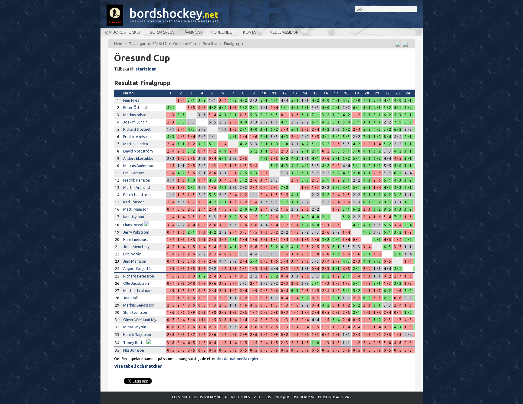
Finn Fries (131, 100)
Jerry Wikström (136, 232)
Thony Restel (134, 343)
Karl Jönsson (134, 202)
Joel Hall (130, 298)
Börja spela (162, 32)
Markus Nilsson (136, 115)
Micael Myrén (134, 327)
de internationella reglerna (240, 359)
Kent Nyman (133, 217)
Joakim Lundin (135, 122)
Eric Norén (132, 254)
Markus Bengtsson (138, 305)
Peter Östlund (135, 108)
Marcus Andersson (138, 166)
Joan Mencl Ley (136, 247)
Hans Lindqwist (135, 239)
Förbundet (222, 32)
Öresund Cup (184, 43)
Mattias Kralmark (138, 291)
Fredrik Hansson (136, 180)
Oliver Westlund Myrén (142, 320)
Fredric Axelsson (137, 137)
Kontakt (251, 32)
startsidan (146, 69)
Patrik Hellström (137, 195)
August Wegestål (137, 269)
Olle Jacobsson (136, 283)
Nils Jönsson (133, 350)
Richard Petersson (138, 276)
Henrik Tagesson (137, 335)
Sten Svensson (135, 312)
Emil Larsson (133, 173)
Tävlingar (192, 32)
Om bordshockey (123, 32)
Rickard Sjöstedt (137, 129)
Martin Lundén (135, 144)
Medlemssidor (283, 32)
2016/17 (159, 43)
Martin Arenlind (136, 187)
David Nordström (138, 151)
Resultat (210, 43)
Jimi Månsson (134, 261)
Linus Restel (133, 225)
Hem (118, 43)
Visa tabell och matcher (138, 366)
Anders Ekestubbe (138, 158)
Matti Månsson (136, 209)
